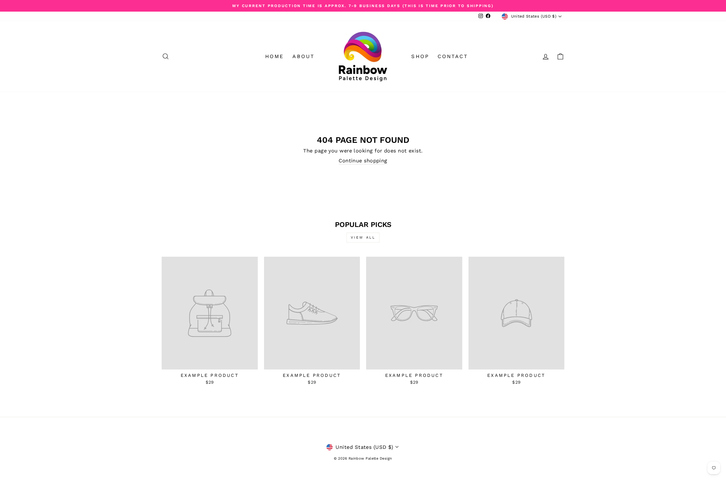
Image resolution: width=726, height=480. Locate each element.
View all (363, 237)
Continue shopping (363, 160)
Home (274, 56)
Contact (453, 56)
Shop (420, 56)
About (303, 56)
